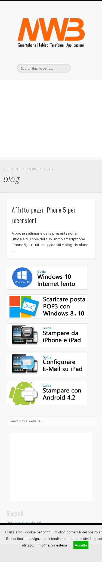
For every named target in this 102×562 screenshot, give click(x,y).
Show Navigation (82, 48)
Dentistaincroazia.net (24, 522)
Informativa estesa (52, 545)
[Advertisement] (51, 118)
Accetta (81, 545)
